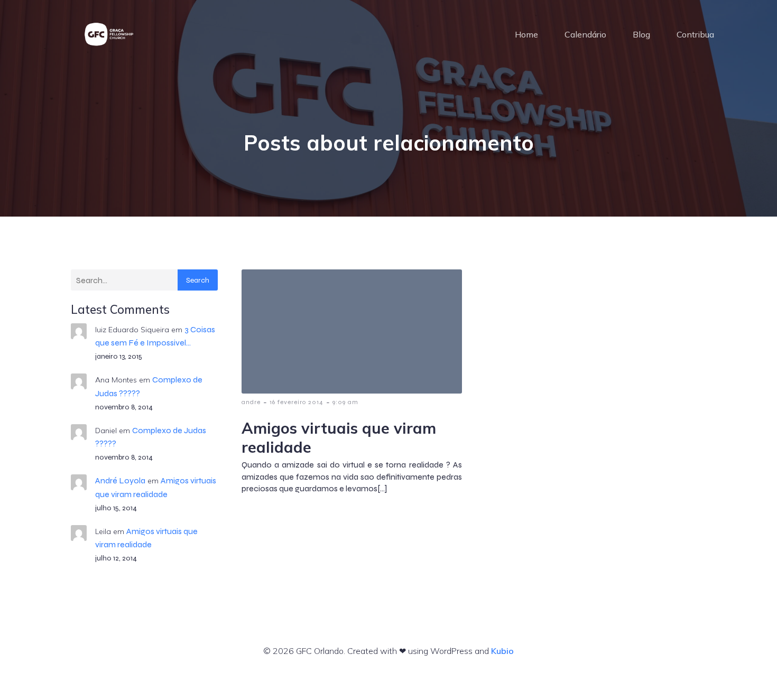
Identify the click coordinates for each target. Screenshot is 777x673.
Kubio (502, 651)
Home (526, 34)
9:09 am (345, 402)
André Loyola (120, 480)
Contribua (695, 34)
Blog (641, 34)
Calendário (585, 34)
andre (251, 402)
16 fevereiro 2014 (296, 402)
